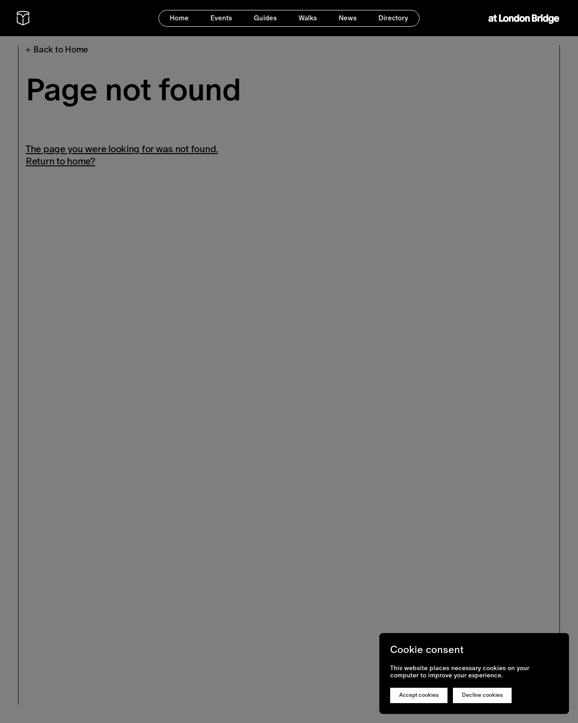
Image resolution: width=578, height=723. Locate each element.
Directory (393, 18)
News (348, 18)
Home (179, 18)
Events (221, 18)
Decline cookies (482, 695)
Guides (265, 18)
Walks (307, 18)
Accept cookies (418, 695)
